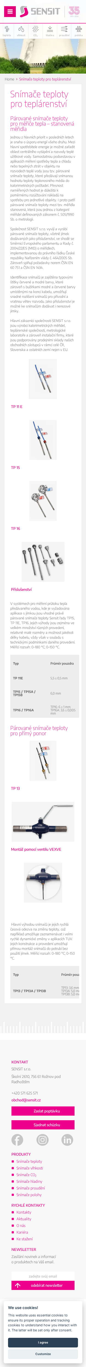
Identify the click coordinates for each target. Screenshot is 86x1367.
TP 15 (43, 452)
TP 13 (43, 773)
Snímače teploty (29, 1161)
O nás (21, 1225)
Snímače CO (26, 1174)
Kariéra (22, 1232)
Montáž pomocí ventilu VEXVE (43, 834)
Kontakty (24, 1212)
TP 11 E (43, 391)
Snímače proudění (31, 1188)
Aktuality (24, 1219)
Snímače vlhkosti (30, 1168)
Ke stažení (25, 1239)
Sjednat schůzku (47, 1125)
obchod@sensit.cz (26, 1100)
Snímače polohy (29, 1194)
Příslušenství (43, 574)
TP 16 (43, 513)
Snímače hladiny (29, 1181)
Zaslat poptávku (47, 1111)
